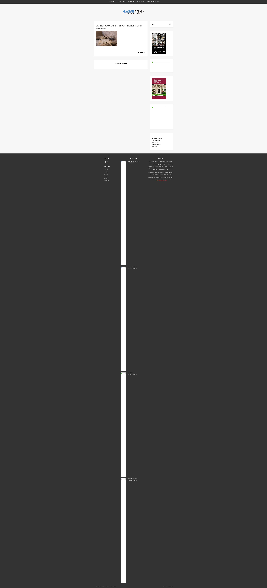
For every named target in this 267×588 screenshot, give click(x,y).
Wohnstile (106, 169)
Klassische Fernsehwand (156, 144)
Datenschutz (106, 180)
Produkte (122, 1)
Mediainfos (106, 174)
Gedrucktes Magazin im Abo (136, 1)
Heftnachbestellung (153, 1)
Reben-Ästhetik (154, 146)
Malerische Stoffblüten (156, 140)
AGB (106, 176)
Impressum (106, 178)
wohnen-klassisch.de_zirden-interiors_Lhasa (119, 25)
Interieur (112, 1)
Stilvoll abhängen (155, 142)
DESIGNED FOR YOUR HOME (157, 138)
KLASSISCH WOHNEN (101, 28)
